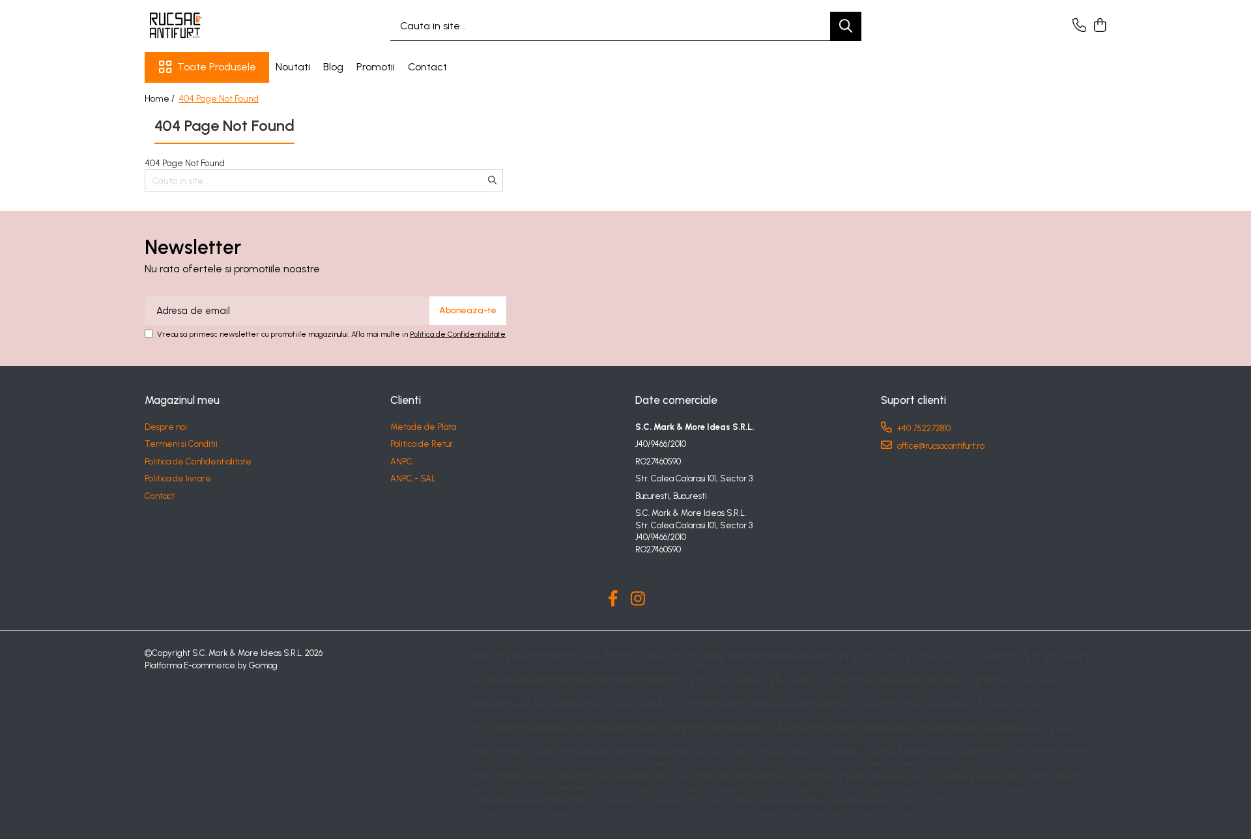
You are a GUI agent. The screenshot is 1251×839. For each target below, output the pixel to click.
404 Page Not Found (219, 98)
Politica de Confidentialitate (458, 334)
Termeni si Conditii (181, 444)
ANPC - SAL (413, 478)
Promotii (375, 67)
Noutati (293, 67)
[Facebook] (613, 599)
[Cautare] (845, 26)
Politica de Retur (421, 444)
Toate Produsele (216, 67)
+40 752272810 (923, 428)
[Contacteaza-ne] (1079, 26)
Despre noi (166, 427)
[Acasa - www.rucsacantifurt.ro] (210, 26)
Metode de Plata (423, 427)
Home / (161, 98)
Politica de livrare (178, 478)
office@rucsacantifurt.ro (940, 446)
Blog (333, 67)
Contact (427, 67)
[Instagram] (638, 599)
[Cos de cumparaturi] (1099, 26)
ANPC (401, 461)
